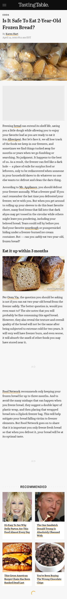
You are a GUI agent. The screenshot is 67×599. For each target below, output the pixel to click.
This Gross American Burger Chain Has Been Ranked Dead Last (17, 579)
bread (17, 126)
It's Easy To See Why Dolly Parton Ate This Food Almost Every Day (17, 529)
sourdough (32, 228)
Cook (5, 15)
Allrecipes (13, 139)
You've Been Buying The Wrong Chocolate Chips (49, 579)
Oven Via (13, 297)
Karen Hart (12, 34)
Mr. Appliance (28, 187)
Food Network (11, 391)
